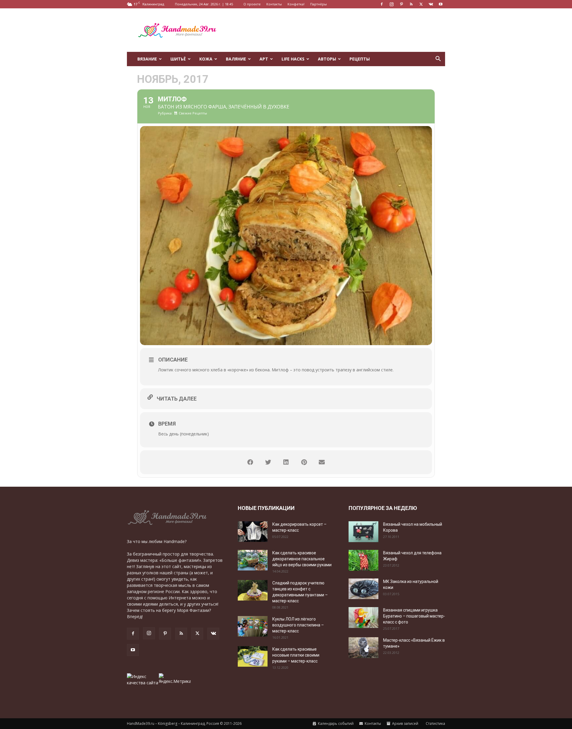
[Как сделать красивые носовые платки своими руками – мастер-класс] (253, 656)
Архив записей (404, 723)
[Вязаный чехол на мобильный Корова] (363, 531)
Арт (263, 59)
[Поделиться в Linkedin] (286, 462)
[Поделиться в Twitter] (268, 462)
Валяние (236, 59)
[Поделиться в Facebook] (250, 462)
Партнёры (318, 4)
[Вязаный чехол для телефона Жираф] (363, 560)
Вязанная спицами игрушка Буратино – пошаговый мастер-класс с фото (414, 616)
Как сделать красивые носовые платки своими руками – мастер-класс (295, 655)
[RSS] (411, 4)
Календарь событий (335, 723)
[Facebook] (381, 4)
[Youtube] (440, 4)
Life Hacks (293, 59)
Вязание (147, 59)
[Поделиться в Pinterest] (303, 462)
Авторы (327, 59)
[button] (438, 59)
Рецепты (359, 59)
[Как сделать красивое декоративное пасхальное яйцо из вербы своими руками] (253, 560)
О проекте (252, 4)
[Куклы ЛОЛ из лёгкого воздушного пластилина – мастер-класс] (253, 626)
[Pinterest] (401, 4)
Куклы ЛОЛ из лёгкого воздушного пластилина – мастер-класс (298, 625)
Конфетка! (295, 4)
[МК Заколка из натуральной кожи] (363, 588)
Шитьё (178, 59)
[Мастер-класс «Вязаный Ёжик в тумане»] (363, 647)
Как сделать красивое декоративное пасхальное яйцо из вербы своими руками (302, 558)
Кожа (205, 59)
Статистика (435, 723)
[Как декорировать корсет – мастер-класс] (253, 531)
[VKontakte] (430, 4)
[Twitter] (420, 4)
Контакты (274, 4)
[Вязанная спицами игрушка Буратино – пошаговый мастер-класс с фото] (363, 617)
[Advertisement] (336, 30)
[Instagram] (391, 4)
